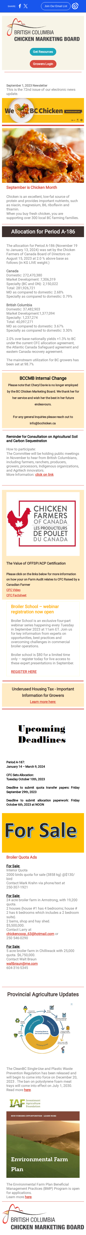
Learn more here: (43, 702)
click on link (44, 474)
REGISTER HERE (24, 672)
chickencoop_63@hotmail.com (30, 934)
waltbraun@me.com (22, 963)
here (27, 1090)
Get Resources (43, 51)
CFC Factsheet (16, 595)
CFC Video (13, 590)
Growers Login (43, 64)
